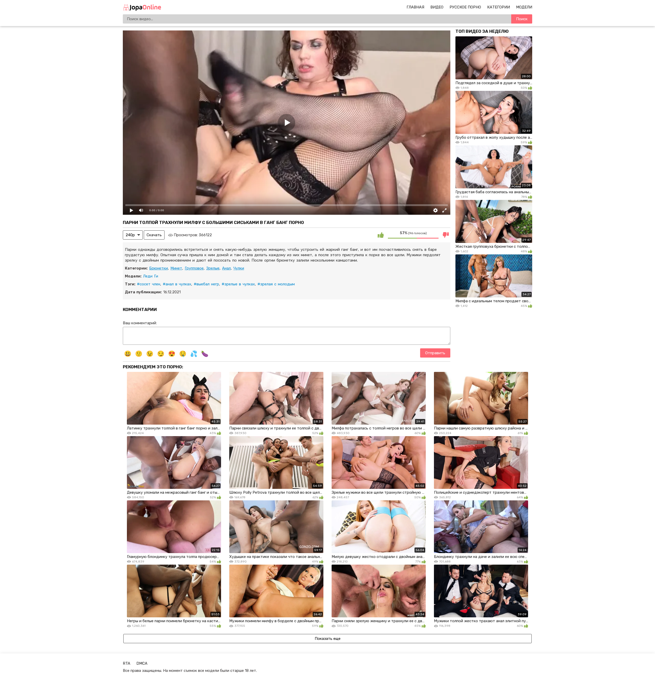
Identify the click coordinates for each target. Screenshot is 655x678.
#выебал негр (206, 284)
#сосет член (148, 284)
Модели (524, 7)
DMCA (141, 663)
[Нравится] (380, 235)
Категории (498, 7)
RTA (126, 663)
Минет (176, 268)
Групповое (194, 268)
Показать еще (328, 638)
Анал (226, 268)
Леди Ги (150, 276)
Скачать (154, 235)
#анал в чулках (177, 284)
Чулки (238, 268)
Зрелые (213, 268)
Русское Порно (465, 7)
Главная (415, 7)
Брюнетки (158, 268)
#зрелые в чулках (238, 284)
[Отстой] (445, 235)
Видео (436, 7)
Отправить (435, 353)
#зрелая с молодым (276, 284)
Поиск (522, 19)
